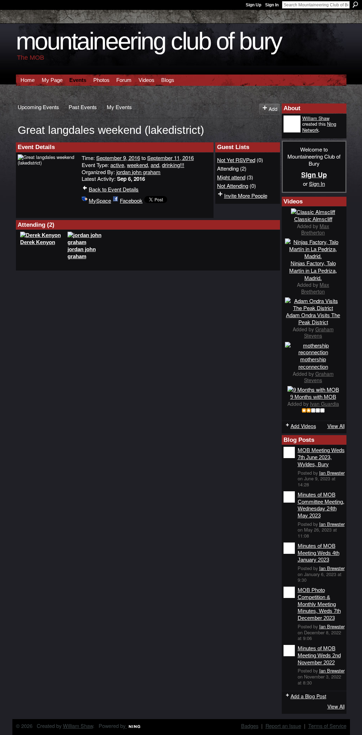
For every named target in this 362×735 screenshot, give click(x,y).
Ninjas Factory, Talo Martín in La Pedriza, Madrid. (313, 270)
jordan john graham (138, 172)
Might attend (231, 177)
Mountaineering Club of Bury (149, 41)
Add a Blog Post (308, 696)
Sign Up (253, 4)
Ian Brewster (332, 472)
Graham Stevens (319, 332)
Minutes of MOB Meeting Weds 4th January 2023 (318, 553)
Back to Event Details (114, 189)
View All (336, 425)
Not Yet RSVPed (236, 160)
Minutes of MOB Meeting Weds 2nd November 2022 (319, 655)
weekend (137, 164)
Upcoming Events (38, 107)
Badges (249, 725)
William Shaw (315, 118)
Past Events (83, 107)
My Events (119, 107)
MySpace (100, 200)
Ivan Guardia (324, 403)
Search (355, 4)
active (117, 164)
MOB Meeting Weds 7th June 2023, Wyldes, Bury (321, 457)
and (155, 164)
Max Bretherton (315, 229)
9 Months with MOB (313, 397)
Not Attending (232, 185)
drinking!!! (173, 164)
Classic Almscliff (313, 219)
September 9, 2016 (118, 157)
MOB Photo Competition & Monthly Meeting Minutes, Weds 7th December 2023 (319, 604)
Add (273, 108)
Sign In (272, 4)
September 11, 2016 (170, 157)
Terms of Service (327, 725)
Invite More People (245, 195)
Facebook (131, 200)
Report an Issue (283, 725)
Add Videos (303, 425)
